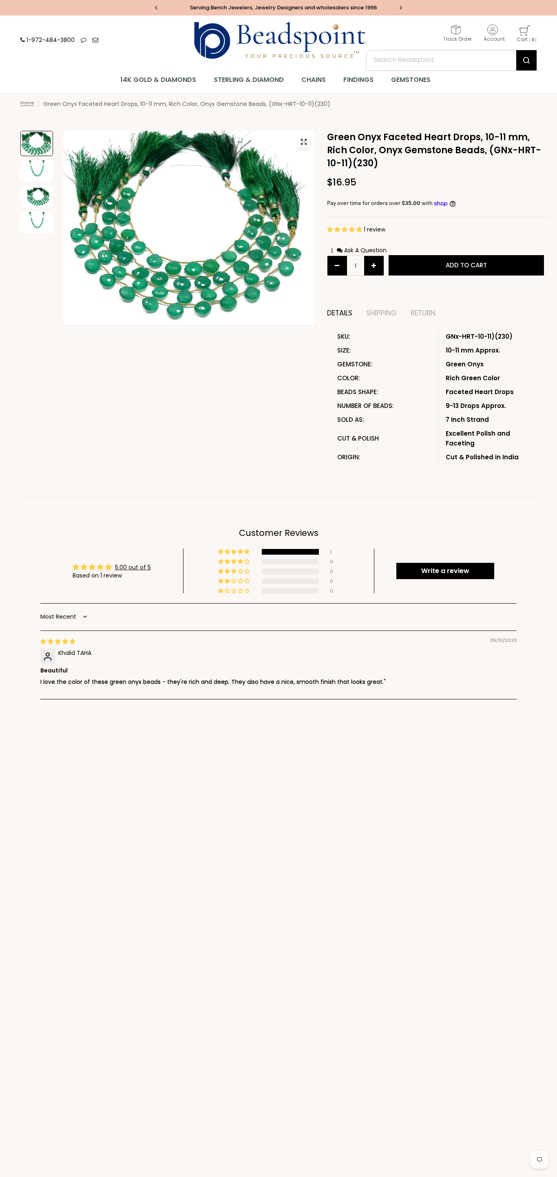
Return (423, 313)
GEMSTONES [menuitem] (411, 79)
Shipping (381, 313)
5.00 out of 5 (133, 567)
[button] (345, 229)
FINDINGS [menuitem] (358, 79)
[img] (57, 641)
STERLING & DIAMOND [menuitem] (249, 79)
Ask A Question (365, 250)
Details (339, 313)
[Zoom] (304, 142)
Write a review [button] (445, 570)
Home (27, 102)
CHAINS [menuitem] (313, 79)
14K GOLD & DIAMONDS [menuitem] (158, 79)
